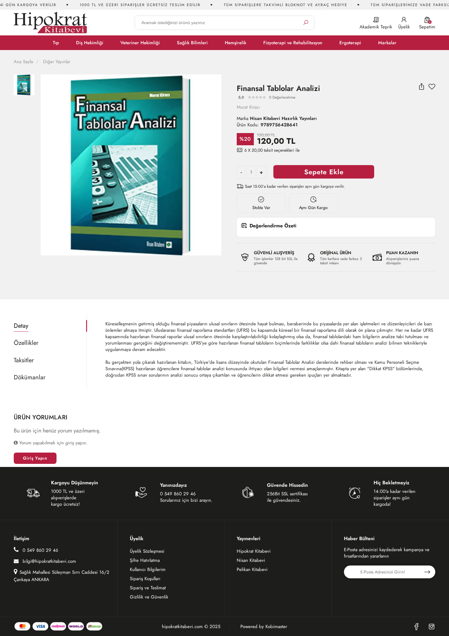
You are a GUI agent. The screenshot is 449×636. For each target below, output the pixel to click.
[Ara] (306, 22)
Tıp (56, 42)
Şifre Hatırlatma (145, 560)
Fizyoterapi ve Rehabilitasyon (292, 42)
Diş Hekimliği (89, 42)
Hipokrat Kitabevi (254, 551)
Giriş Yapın (35, 458)
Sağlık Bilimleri (192, 42)
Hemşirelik (235, 42)
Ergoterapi (350, 42)
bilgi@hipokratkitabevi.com (49, 561)
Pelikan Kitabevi (252, 569)
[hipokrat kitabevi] (50, 22)
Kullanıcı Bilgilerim (148, 569)
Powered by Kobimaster (263, 626)
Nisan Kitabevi (251, 560)
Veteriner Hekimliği (140, 42)
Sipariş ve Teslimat (148, 587)
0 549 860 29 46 (39, 550)
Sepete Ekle (324, 172)
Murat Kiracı (248, 107)
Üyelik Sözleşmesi (147, 551)
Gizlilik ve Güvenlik (149, 597)
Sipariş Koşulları (145, 578)
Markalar (387, 42)
